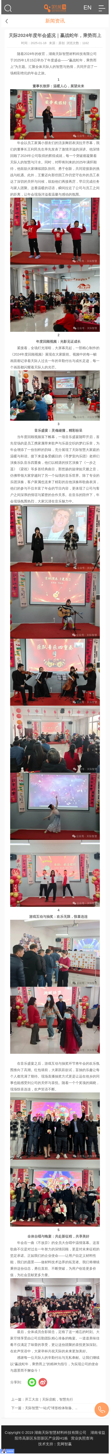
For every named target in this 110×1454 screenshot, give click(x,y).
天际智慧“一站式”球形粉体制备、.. (51, 1408)
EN (88, 7)
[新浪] (43, 1382)
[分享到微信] (32, 1382)
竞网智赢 (64, 1444)
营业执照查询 (82, 1438)
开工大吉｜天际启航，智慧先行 (49, 1399)
